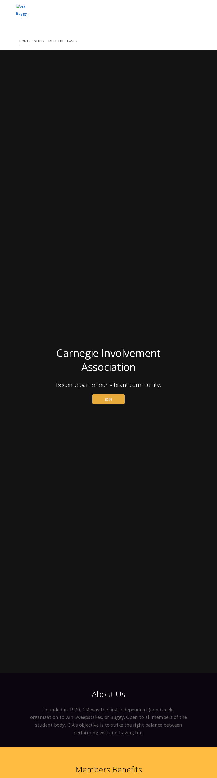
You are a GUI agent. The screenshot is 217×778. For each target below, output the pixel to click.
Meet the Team (61, 41)
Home (24, 41)
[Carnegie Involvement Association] (25, 11)
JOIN (108, 399)
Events (38, 41)
